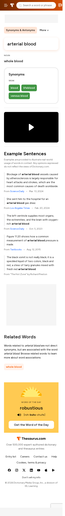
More (43, 30)
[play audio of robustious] (19, 415)
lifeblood (29, 87)
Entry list (11, 456)
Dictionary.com (60, 5)
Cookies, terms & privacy (31, 462)
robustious (31, 408)
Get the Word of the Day (31, 425)
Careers (25, 456)
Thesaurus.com (12, 5)
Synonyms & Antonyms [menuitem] (20, 30)
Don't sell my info (31, 477)
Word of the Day (31, 402)
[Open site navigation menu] (6, 5)
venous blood (19, 95)
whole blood (14, 366)
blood (14, 87)
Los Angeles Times (20, 208)
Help (54, 456)
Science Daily (17, 191)
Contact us (40, 456)
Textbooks (16, 249)
